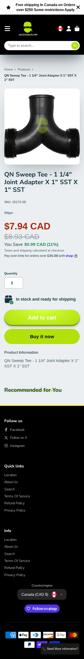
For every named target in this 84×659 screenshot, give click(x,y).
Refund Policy (14, 503)
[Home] (28, 28)
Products (24, 69)
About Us (11, 482)
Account (68, 28)
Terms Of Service (17, 496)
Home (8, 69)
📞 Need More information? (60, 648)
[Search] (75, 46)
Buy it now (42, 336)
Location (10, 475)
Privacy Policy (14, 510)
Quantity (10, 273)
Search (9, 489)
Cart (77, 28)
